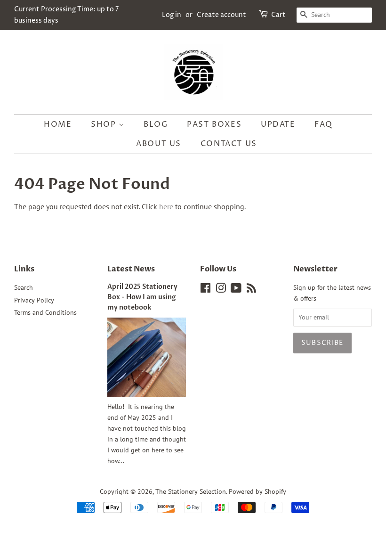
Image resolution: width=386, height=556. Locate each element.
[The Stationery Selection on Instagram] (221, 290)
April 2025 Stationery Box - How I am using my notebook (142, 297)
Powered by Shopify (257, 491)
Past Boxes (214, 124)
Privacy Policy (34, 300)
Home (58, 124)
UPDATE (278, 124)
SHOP (105, 124)
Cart (278, 14)
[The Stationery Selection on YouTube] (236, 290)
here (166, 206)
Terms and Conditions (45, 312)
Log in (171, 14)
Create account (221, 14)
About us (158, 144)
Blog (156, 124)
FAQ (323, 124)
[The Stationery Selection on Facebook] (205, 290)
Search (23, 287)
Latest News (131, 269)
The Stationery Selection (190, 491)
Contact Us (229, 144)
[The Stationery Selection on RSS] (251, 290)
